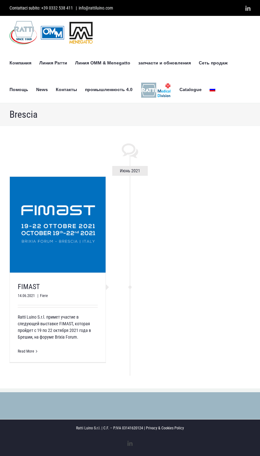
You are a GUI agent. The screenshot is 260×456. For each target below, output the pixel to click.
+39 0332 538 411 (57, 7)
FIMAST (29, 287)
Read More (26, 351)
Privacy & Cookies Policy (165, 428)
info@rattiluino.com (96, 7)
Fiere (44, 296)
